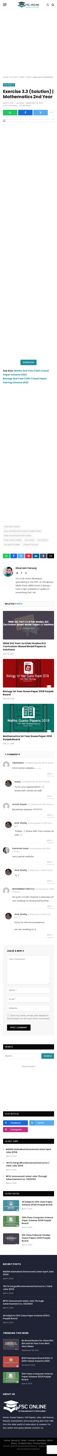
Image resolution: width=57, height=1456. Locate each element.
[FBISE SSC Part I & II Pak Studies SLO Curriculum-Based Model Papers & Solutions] (28, 625)
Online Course (31, 544)
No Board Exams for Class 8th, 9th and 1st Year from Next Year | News (38, 1343)
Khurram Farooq (26, 568)
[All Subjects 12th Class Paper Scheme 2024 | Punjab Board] (11, 1205)
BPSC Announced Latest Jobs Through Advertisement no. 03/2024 (26, 1178)
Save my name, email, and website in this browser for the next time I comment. (28, 1017)
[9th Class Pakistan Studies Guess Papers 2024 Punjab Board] (11, 1238)
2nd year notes (11, 526)
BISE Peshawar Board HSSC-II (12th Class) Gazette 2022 (37, 1359)
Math (22, 77)
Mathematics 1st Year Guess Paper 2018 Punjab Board (27, 738)
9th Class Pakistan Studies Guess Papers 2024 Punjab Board (36, 1238)
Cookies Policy (25, 1443)
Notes (28, 77)
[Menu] (5, 4)
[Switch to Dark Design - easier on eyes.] (48, 4)
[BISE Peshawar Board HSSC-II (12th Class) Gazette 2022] (11, 1361)
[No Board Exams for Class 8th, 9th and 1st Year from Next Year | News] (11, 1344)
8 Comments (11, 105)
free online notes (12, 540)
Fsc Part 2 (14, 77)
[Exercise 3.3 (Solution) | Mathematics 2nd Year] (28, 121)
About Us (15, 1440)
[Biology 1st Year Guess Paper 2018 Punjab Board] (28, 673)
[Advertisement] (28, 43)
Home (5, 77)
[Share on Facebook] (25, 112)
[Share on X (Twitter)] (40, 112)
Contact (32, 1440)
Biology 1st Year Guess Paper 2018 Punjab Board (28, 693)
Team (24, 1440)
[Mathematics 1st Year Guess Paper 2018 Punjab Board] (28, 718)
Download (28, 362)
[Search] (52, 4)
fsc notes (29, 540)
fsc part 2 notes (12, 544)
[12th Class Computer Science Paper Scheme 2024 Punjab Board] (11, 1221)
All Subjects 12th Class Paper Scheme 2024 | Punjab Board (37, 1203)
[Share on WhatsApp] (10, 112)
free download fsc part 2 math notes (22, 531)
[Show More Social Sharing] (51, 112)
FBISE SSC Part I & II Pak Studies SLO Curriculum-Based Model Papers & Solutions (24, 646)
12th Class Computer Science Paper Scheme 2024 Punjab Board (37, 1220)
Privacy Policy (39, 1443)
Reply (50, 774)
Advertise (41, 1440)
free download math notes (17, 535)
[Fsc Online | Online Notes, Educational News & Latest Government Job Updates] (28, 4)
